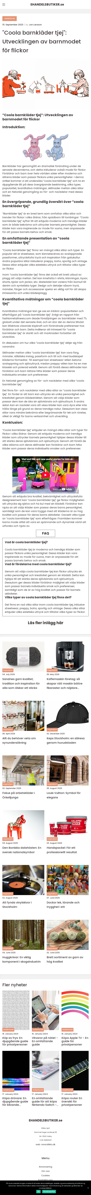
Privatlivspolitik (49, 1192)
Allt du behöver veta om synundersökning (19, 740)
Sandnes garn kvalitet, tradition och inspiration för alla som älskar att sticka (21, 683)
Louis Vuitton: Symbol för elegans (64, 795)
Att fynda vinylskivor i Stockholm (17, 904)
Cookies (45, 1175)
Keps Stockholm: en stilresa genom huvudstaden (66, 740)
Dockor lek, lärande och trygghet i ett (63, 904)
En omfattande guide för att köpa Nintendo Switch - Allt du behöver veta (44, 1101)
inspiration (8, 670)
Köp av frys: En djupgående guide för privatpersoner (15, 1041)
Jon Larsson (35, 25)
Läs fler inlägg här (45, 622)
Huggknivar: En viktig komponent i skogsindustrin (21, 959)
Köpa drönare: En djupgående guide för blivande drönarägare (15, 1101)
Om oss (45, 1171)
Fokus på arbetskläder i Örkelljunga (18, 795)
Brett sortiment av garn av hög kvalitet (65, 959)
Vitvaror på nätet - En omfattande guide (45, 1041)
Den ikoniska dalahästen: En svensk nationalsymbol (21, 850)
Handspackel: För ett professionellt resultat (62, 850)
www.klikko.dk (48, 1144)
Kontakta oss (45, 1179)
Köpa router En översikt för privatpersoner (71, 1101)
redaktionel (9, 18)
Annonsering (45, 1166)
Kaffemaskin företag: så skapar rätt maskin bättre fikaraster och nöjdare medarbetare (64, 683)
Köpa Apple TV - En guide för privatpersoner (74, 1041)
